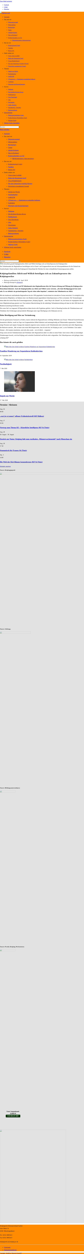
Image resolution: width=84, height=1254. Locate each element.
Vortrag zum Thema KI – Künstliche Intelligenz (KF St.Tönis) (24, 428)
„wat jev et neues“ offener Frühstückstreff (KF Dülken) (22, 416)
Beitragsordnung (13, 233)
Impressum (7, 1247)
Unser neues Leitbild (14, 175)
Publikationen (12, 217)
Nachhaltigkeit (13, 194)
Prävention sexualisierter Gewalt (18, 186)
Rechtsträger (12, 145)
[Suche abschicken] (20, 261)
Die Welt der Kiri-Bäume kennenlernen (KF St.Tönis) (21, 462)
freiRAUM (11, 197)
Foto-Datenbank (13, 219)
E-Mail (5, 7)
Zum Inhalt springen (6, 1)
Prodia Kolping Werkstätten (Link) (19, 242)
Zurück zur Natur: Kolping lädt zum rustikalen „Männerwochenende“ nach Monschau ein (36, 439)
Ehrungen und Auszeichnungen (18, 206)
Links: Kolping (13, 228)
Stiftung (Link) (13, 244)
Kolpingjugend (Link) (15, 164)
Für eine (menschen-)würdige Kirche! (20, 183)
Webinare (11, 211)
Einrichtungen (8, 236)
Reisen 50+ (11, 170)
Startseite (7, 133)
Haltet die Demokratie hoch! (17, 178)
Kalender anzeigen (5, 466)
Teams (10, 147)
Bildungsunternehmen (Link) (17, 239)
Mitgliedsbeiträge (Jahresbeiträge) (23, 158)
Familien (11, 167)
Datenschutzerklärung (10, 1250)
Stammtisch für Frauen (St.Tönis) (13, 450)
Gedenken (11, 203)
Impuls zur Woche (14, 192)
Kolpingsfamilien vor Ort (16, 156)
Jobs (9, 222)
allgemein (19, 282)
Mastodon (6, 9)
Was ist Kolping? (13, 153)
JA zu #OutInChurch (14, 181)
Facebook (6, 5)
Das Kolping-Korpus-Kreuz (17, 214)
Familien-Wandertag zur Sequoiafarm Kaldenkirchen (21, 351)
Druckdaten (12, 225)
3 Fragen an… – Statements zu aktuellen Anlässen (24, 200)
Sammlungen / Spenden (15, 230)
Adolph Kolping (13, 150)
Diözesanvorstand (14, 139)
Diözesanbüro (12, 142)
